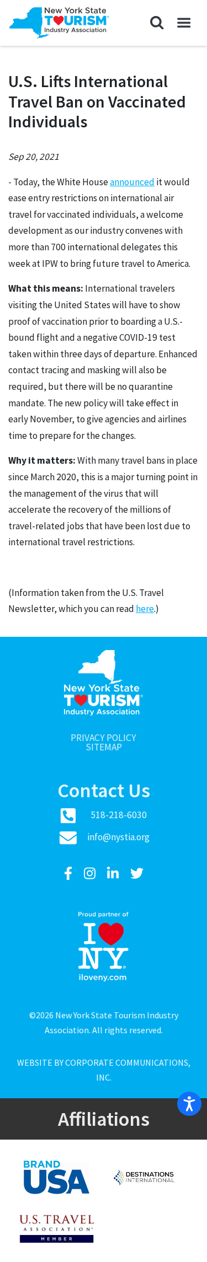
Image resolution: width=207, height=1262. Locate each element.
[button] (157, 23)
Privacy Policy (103, 738)
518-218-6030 (119, 815)
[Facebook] (69, 873)
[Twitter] (137, 873)
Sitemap (104, 747)
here (145, 609)
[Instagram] (91, 873)
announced (132, 182)
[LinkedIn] (114, 873)
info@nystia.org (118, 837)
